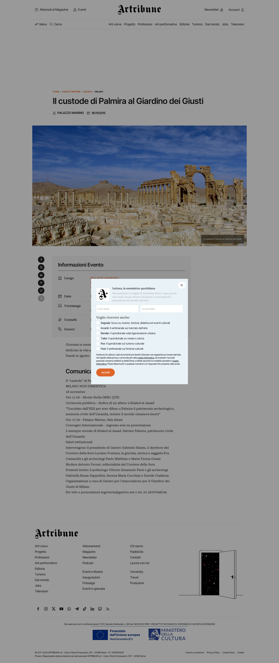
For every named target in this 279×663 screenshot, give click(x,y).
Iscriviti (105, 372)
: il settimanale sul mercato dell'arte (124, 328)
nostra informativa (146, 357)
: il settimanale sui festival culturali (122, 348)
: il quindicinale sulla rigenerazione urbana (128, 333)
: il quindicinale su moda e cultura (122, 338)
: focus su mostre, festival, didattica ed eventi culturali (135, 322)
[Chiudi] (181, 285)
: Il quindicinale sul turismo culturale (122, 343)
